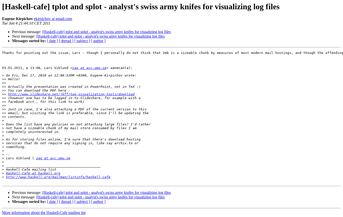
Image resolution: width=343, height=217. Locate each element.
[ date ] (52, 41)
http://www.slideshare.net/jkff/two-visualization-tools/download (71, 94)
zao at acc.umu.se (89, 68)
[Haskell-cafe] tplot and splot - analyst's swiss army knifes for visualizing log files (106, 32)
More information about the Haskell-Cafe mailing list (44, 212)
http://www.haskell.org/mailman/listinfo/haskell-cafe (58, 177)
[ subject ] (82, 41)
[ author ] (98, 41)
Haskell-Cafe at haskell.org (33, 173)
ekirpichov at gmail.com (53, 19)
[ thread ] (66, 41)
